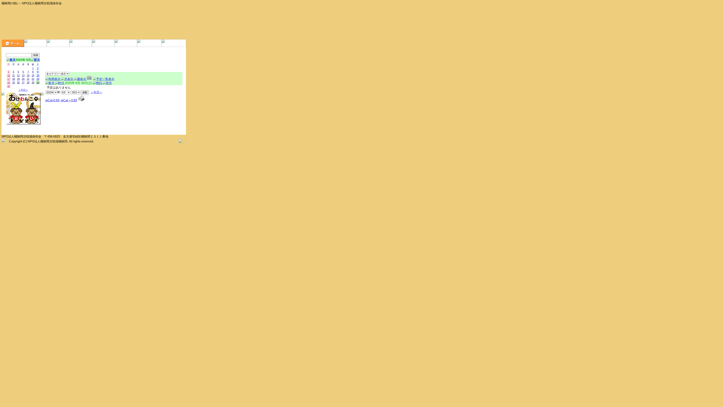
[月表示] (67, 79)
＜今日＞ (23, 90)
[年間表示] (53, 79)
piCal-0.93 (52, 100)
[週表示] (80, 79)
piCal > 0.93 (69, 100)
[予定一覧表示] (103, 79)
